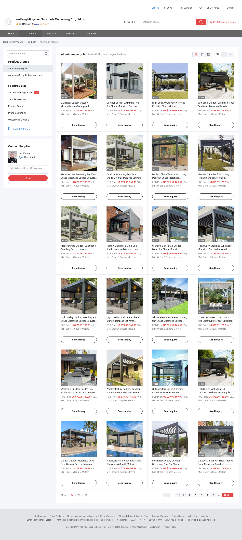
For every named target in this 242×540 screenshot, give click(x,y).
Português (61, 519)
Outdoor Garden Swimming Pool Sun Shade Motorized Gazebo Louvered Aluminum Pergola (123, 106)
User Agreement (139, 527)
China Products (57, 516)
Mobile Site (192, 516)
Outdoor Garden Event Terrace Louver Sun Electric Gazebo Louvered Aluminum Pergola (167, 392)
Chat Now (28, 157)
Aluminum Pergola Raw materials (25, 75)
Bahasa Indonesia (207, 519)
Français (73, 519)
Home (11, 33)
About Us (51, 33)
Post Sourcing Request (224, 22)
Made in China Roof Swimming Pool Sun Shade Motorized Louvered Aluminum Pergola (213, 178)
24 (72, 495)
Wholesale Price (126, 516)
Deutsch (110, 519)
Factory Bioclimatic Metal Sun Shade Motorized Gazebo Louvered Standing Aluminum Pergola (124, 249)
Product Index (178, 516)
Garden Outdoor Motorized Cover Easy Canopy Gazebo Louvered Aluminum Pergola (78, 464)
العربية (133, 519)
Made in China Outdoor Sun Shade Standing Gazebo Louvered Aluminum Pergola (78, 249)
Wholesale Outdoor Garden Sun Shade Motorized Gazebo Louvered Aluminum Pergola (78, 392)
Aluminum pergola (17, 68)
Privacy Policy (170, 527)
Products (32, 33)
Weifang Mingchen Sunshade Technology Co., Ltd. (49, 19)
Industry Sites (142, 516)
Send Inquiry (78, 125)
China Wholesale (107, 516)
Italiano (99, 519)
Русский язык (86, 519)
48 (86, 495)
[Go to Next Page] (230, 54)
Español (49, 519)
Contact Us (91, 33)
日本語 (152, 519)
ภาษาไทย (169, 519)
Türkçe (180, 519)
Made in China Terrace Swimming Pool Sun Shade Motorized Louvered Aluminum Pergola (169, 178)
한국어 (143, 519)
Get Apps (214, 7)
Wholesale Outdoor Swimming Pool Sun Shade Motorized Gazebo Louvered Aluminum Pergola (216, 106)
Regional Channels (160, 516)
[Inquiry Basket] (200, 7)
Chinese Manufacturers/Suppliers (82, 516)
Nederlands (122, 519)
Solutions (71, 33)
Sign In (155, 7)
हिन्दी (160, 519)
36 (79, 495)
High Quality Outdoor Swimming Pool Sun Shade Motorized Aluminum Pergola (168, 106)
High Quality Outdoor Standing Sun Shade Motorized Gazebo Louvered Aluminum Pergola (78, 321)
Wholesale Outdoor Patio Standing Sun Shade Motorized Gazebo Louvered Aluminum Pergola (169, 321)
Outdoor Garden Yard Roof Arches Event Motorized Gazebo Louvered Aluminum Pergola (215, 464)
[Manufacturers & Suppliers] (24, 6)
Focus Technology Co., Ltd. (99, 527)
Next (226, 495)
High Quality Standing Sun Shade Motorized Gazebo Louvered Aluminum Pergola (214, 249)
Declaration (155, 527)
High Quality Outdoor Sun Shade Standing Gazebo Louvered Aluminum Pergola (123, 321)
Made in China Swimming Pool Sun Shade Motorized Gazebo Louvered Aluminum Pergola (78, 178)
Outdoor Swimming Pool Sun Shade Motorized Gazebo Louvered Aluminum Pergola (124, 178)
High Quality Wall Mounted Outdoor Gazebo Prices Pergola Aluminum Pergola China (214, 392)
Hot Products (40, 516)
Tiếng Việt (191, 519)
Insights (204, 516)
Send (28, 178)
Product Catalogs (21, 129)
